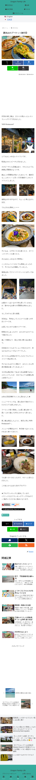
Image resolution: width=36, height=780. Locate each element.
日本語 (9, 19)
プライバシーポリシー (9, 773)
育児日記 (6, 515)
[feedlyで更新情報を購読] (10, 545)
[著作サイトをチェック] (10, 540)
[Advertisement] (18, 95)
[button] (23, 68)
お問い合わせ (26, 773)
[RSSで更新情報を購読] (26, 545)
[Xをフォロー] (26, 540)
